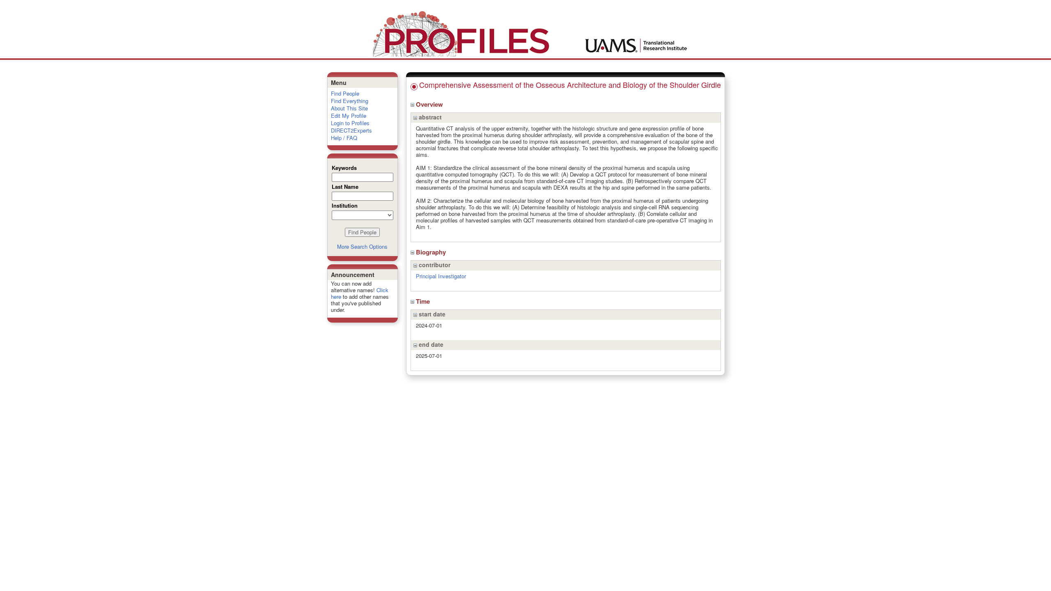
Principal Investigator (441, 276)
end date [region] (430, 344)
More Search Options (362, 246)
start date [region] (431, 314)
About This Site (349, 108)
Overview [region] (430, 104)
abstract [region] (429, 117)
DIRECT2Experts (351, 130)
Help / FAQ (344, 138)
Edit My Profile (348, 115)
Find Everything (349, 101)
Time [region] (423, 301)
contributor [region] (433, 265)
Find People (345, 93)
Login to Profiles (350, 123)
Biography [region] (431, 252)
